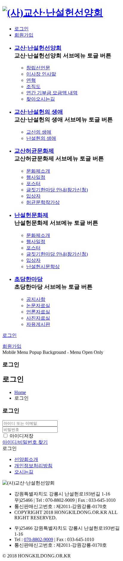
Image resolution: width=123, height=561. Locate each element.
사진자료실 (38, 318)
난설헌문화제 (31, 215)
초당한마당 (28, 279)
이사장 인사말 (41, 73)
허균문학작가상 (43, 202)
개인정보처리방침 (33, 465)
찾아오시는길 (40, 98)
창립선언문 (38, 67)
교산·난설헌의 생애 (38, 112)
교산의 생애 (38, 132)
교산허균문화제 (34, 151)
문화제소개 (38, 171)
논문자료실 (38, 305)
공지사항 (35, 299)
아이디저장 (21, 435)
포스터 (33, 183)
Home (20, 392)
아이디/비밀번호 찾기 (25, 442)
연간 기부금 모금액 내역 (52, 92)
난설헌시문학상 (43, 266)
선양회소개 (26, 459)
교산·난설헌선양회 (37, 48)
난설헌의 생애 (41, 138)
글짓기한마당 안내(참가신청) (57, 189)
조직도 (33, 86)
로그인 (21, 28)
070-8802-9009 (38, 539)
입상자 (33, 196)
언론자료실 (38, 311)
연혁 (31, 80)
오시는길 (23, 471)
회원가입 (23, 34)
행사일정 (35, 177)
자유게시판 (38, 324)
